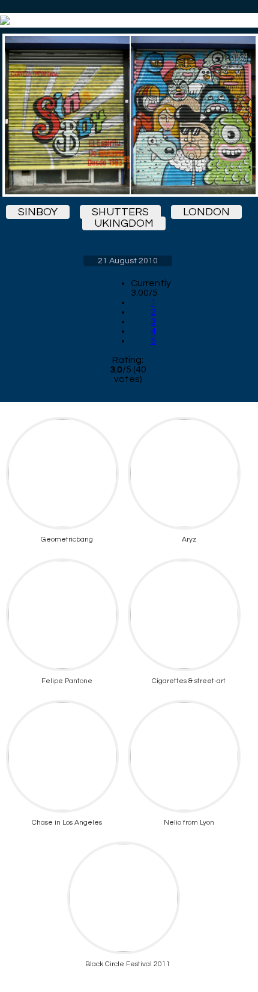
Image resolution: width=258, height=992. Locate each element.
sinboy (38, 212)
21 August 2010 (128, 261)
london (206, 212)
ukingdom (124, 223)
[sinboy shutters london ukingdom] (127, 115)
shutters (120, 212)
